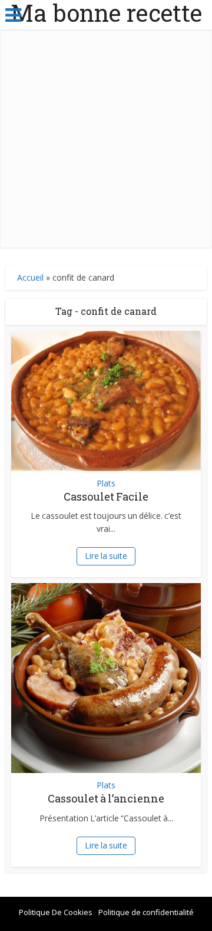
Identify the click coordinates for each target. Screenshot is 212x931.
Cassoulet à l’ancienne (106, 798)
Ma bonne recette (106, 13)
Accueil (30, 277)
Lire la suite (106, 555)
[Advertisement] (106, 141)
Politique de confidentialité (146, 912)
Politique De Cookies (55, 912)
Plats (106, 483)
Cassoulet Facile (106, 496)
